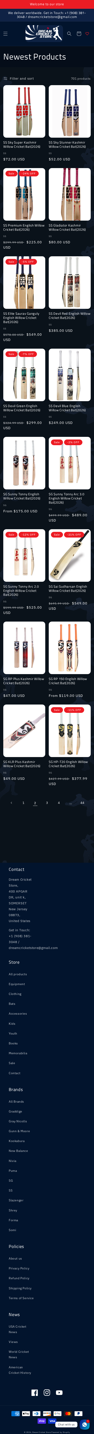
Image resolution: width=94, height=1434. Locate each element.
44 (82, 803)
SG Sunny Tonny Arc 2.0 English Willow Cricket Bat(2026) (21, 591)
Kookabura (16, 1141)
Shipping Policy (20, 1288)
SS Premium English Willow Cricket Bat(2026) (24, 227)
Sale (12, 1063)
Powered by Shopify (60, 1432)
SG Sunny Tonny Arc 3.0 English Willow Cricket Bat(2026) (66, 498)
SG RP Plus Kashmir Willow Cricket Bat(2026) (23, 681)
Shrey (13, 1210)
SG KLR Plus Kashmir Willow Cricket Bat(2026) (21, 764)
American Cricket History (20, 1370)
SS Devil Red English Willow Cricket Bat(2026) (69, 316)
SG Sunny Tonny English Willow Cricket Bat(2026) (21, 496)
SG (11, 1181)
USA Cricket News (17, 1329)
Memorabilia (18, 1053)
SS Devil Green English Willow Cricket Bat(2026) (21, 408)
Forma (13, 1220)
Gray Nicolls (18, 1121)
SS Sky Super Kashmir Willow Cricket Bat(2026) (21, 145)
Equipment (17, 984)
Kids (12, 1024)
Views (13, 1342)
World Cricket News (19, 1354)
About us (15, 1258)
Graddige (15, 1111)
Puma (13, 1171)
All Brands (16, 1102)
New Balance (18, 1151)
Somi (12, 1230)
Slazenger (16, 1200)
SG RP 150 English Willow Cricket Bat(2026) (68, 681)
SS (10, 1190)
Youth (13, 1033)
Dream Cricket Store (41, 1432)
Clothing (15, 994)
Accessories (18, 1014)
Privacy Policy (19, 1268)
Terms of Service (21, 1298)
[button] (5, 34)
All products (18, 974)
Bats (12, 1004)
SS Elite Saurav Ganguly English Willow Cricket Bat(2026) (21, 318)
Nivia (12, 1161)
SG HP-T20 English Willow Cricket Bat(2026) (68, 764)
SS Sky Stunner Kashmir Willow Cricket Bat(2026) (67, 145)
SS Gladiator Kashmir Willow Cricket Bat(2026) (67, 227)
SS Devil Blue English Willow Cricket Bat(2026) (67, 408)
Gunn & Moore (19, 1131)
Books (13, 1043)
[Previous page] (11, 803)
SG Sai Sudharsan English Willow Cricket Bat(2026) (68, 589)
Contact (14, 1073)
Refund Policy (19, 1278)
